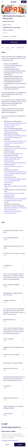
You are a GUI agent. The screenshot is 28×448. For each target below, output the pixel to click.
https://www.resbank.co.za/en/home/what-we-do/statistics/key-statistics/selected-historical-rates (16, 173)
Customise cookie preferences (9, 440)
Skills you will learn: (8, 30)
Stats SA (12, 150)
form (21, 101)
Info (2, 47)
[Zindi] (14, 2)
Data (7, 47)
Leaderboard (20, 47)
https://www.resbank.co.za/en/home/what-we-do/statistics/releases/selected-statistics (16, 142)
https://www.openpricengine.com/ (13, 153)
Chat (12, 47)
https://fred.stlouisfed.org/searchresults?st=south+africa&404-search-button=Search (15, 180)
